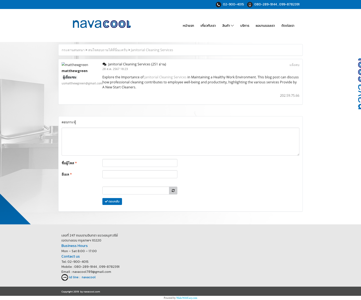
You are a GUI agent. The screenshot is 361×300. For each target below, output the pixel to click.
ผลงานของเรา (265, 25)
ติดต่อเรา (287, 25)
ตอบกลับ (113, 201)
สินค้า (226, 25)
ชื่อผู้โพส (69, 163)
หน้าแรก (188, 25)
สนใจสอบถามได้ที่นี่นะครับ (107, 50)
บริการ (244, 25)
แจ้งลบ (294, 64)
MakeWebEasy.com (186, 297)
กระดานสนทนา (73, 50)
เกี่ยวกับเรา (208, 25)
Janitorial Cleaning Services (152, 50)
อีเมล (67, 174)
